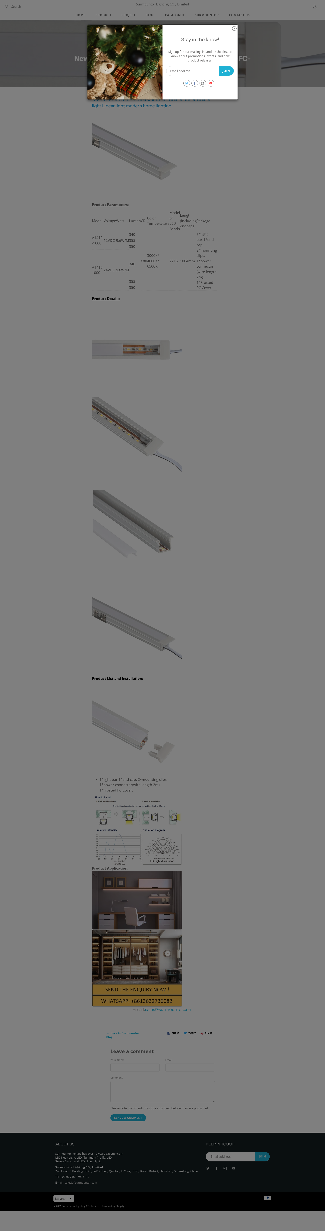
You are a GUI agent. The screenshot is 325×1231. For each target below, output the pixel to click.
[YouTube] (211, 83)
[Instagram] (203, 83)
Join (226, 71)
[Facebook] (194, 83)
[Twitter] (186, 83)
